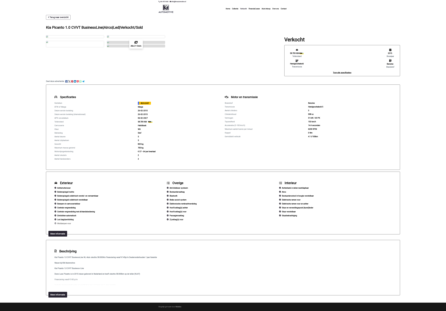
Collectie (235, 9)
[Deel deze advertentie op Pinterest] (72, 81)
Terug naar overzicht (59, 17)
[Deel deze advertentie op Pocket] (78, 81)
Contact (284, 9)
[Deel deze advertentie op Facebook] (66, 81)
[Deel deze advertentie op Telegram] (83, 81)
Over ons (275, 9)
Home (228, 9)
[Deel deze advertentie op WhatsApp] (80, 81)
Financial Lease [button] (254, 9)
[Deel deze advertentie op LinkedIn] (75, 81)
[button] (342, 73)
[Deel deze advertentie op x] (69, 81)
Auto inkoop (266, 9)
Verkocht (243, 9)
